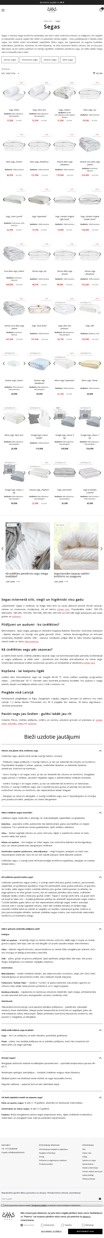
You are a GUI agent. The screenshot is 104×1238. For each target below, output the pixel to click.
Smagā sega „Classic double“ (39, 436)
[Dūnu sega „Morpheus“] (39, 144)
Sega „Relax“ (14, 110)
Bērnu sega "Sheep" (90, 380)
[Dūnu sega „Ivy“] (90, 93)
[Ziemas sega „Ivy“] (39, 254)
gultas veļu (63, 609)
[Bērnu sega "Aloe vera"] (14, 418)
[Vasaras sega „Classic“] (14, 363)
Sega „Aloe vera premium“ (64, 327)
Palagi (84, 1157)
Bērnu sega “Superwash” (65, 380)
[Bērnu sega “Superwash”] (64, 363)
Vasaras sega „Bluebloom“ (39, 381)
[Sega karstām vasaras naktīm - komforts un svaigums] (76, 546)
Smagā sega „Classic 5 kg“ (14, 491)
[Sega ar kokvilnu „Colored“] (90, 473)
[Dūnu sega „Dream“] (14, 144)
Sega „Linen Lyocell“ (14, 216)
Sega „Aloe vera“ (39, 110)
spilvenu (16, 616)
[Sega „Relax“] (14, 93)
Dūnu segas (68, 60)
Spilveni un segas (89, 1160)
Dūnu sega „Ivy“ (89, 110)
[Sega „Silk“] (90, 309)
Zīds (84, 1149)
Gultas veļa (86, 1153)
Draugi (41, 1157)
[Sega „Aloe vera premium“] (64, 309)
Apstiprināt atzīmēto (51, 1231)
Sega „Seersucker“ (64, 490)
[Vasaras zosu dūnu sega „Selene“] (90, 144)
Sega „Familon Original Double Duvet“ (90, 217)
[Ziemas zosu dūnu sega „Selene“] (14, 309)
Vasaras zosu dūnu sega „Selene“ (90, 163)
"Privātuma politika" (39, 1205)
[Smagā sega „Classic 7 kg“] (90, 418)
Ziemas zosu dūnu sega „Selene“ (14, 327)
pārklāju (12, 723)
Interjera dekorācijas (90, 1168)
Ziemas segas (10, 60)
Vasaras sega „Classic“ (14, 380)
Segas (57, 21)
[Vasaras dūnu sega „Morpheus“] (64, 144)
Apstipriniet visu (85, 1231)
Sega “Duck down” (39, 325)
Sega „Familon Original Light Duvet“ (64, 217)
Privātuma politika (46, 1164)
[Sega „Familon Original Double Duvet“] (90, 199)
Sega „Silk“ (90, 325)
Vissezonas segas (30, 60)
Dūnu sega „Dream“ (14, 162)
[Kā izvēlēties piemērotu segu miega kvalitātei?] (28, 546)
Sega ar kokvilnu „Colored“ (90, 491)
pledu (21, 723)
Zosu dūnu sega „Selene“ (14, 271)
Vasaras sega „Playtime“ (39, 490)
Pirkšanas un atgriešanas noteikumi (53, 1160)
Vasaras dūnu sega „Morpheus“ (64, 163)
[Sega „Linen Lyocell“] (14, 199)
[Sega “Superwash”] (39, 199)
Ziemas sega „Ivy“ (39, 271)
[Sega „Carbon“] (64, 93)
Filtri (99, 73)
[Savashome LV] (52, 10)
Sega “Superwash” (39, 216)
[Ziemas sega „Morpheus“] (90, 254)
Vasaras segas (50, 60)
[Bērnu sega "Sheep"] (90, 363)
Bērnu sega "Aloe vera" (14, 435)
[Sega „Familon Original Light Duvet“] (64, 199)
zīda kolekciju (32, 641)
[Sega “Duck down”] (39, 309)
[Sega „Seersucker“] (64, 473)
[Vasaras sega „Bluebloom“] (39, 363)
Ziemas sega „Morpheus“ (90, 272)
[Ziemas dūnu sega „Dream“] (64, 254)
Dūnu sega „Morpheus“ (39, 162)
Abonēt (99, 1198)
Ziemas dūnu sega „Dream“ (64, 272)
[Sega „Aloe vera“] (39, 93)
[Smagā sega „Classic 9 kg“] (64, 418)
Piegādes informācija (47, 1153)
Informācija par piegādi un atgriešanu (53, 1149)
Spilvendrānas (88, 1164)
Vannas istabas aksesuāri (92, 1171)
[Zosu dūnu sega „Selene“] (14, 254)
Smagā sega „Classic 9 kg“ (64, 436)
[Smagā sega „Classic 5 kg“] (14, 473)
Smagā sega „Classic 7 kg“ (90, 436)
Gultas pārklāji (87, 1175)
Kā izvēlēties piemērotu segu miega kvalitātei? (27, 575)
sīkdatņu (86, 1216)
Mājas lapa (48, 21)
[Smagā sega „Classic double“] (39, 418)
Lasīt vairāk (10, 581)
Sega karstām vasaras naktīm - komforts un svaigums (72, 575)
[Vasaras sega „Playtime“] (39, 473)
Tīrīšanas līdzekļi (88, 1179)
